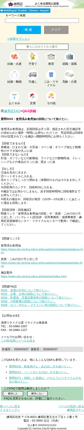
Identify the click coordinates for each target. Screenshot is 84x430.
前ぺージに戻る (10, 406)
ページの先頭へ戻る (71, 406)
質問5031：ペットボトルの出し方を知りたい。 (39, 372)
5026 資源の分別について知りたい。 (25, 290)
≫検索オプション (18, 38)
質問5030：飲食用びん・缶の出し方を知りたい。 (41, 366)
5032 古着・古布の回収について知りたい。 (30, 293)
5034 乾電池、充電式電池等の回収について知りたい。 (37, 297)
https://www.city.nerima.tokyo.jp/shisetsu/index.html (33, 276)
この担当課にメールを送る (18, 340)
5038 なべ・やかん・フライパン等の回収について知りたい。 (41, 305)
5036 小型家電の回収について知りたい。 (28, 301)
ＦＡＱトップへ (10, 410)
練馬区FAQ (12, 111)
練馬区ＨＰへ (75, 410)
